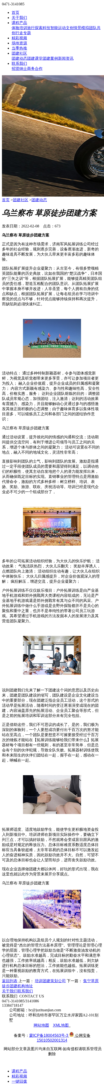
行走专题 (23, 33)
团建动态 (19, 58)
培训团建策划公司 (50, 981)
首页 (15, 12)
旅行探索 (35, 28)
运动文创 (66, 28)
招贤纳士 (19, 68)
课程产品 (19, 23)
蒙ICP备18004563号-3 (48, 1035)
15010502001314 (52, 1040)
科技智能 (50, 28)
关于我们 (19, 18)
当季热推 (19, 48)
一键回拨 (19, 1081)
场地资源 (19, 43)
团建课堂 (35, 58)
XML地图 (61, 1025)
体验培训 (19, 28)
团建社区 (19, 53)
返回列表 (9, 981)
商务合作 (35, 68)
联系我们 (19, 63)
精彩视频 (19, 38)
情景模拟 (81, 28)
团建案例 (50, 58)
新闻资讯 (66, 58)
